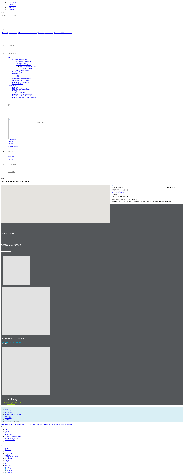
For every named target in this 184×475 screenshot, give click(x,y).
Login (6, 429)
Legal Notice (8, 411)
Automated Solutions (18, 92)
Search (3, 12)
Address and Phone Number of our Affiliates (11, 403)
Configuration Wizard (11, 438)
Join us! (11, 7)
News (6, 463)
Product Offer (12, 53)
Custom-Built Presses (22, 70)
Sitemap (7, 419)
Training (11, 159)
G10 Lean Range (17, 72)
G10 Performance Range (19, 59)
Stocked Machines (17, 84)
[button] (55, 203)
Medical (10, 141)
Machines (11, 58)
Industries (40, 122)
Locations (12, 4)
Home (6, 448)
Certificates (8, 416)
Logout (7, 431)
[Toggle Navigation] (1, 426)
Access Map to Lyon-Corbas (13, 338)
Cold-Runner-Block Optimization (22, 96)
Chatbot (11, 9)
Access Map (8, 418)
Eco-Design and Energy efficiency (22, 94)
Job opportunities (10, 440)
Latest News (12, 164)
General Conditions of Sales (13, 414)
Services (10, 151)
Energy (10, 143)
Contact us (11, 172)
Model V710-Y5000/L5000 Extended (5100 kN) (28, 67)
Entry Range (16, 73)
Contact (115, 194)
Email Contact (6, 251)
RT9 (17, 75)
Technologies (12, 85)
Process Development (15, 158)
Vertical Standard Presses (23, 65)
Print (2, 178)
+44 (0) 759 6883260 (118, 192)
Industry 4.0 (16, 91)
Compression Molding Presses (21, 78)
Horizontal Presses (21, 63)
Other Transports (13, 145)
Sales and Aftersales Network (13, 436)
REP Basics (15, 87)
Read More (5, 344)
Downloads (12, 6)
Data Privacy (8, 412)
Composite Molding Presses (20, 80)
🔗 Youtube (8, 471)
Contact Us (12, 2)
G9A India (19, 77)
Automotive (12, 140)
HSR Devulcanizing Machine (21, 82)
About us (7, 409)
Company (11, 45)
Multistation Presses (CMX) (24, 61)
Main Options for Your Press (21, 89)
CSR (6, 441)
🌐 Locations (9, 469)
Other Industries (13, 146)
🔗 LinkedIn (8, 472)
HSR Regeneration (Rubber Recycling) (24, 97)
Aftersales (11, 156)
